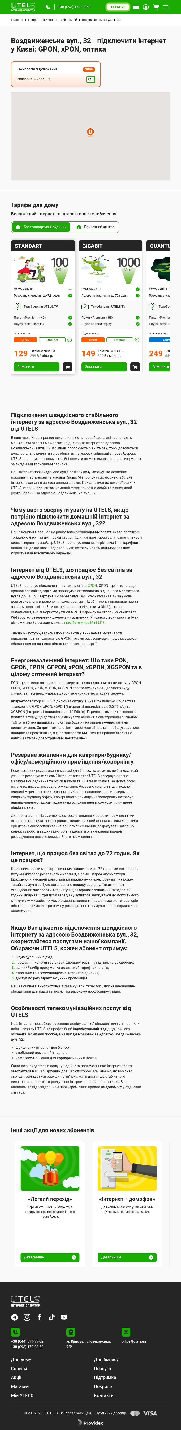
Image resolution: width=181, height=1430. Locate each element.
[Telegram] (14, 1317)
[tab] (41, 227)
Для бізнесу (106, 1359)
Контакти (103, 1395)
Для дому (21, 1359)
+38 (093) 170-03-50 (74, 7)
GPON (25, 340)
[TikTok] (51, 1317)
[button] (48, 7)
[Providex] (90, 1422)
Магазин (20, 1386)
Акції (16, 1377)
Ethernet (52, 340)
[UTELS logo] (25, 1301)
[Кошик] (156, 7)
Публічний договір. (111, 1413)
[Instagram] (26, 1317)
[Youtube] (64, 1317)
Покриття (104, 1386)
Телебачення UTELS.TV (41, 306)
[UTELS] (23, 7)
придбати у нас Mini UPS (84, 623)
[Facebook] (39, 1317)
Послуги (102, 1368)
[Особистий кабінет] (146, 7)
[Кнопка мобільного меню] (165, 7)
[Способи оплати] (136, 7)
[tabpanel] (90, 307)
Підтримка (105, 1377)
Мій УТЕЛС (22, 1395)
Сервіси (19, 1368)
